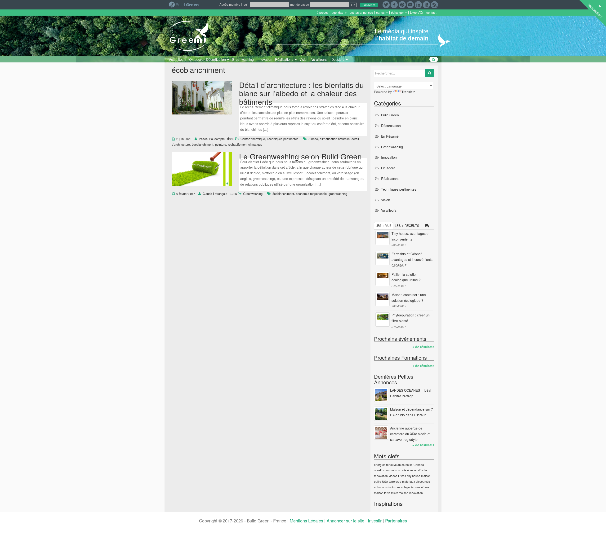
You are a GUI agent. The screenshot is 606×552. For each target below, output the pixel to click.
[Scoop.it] (426, 4)
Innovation (264, 59)
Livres (402, 476)
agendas (338, 12)
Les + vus (383, 225)
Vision (303, 59)
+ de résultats (423, 346)
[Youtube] (410, 4)
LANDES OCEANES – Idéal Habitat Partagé (410, 393)
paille (409, 465)
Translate (408, 91)
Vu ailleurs (319, 59)
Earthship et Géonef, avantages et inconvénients (412, 256)
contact (431, 12)
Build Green (390, 115)
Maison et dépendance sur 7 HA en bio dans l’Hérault (411, 412)
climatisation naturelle (335, 138)
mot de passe (299, 4)
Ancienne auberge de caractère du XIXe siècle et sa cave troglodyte (410, 434)
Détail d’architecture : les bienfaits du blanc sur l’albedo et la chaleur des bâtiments (301, 93)
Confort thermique (253, 138)
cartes (381, 12)
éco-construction (417, 470)
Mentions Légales (306, 520)
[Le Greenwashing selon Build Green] (202, 169)
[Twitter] (386, 4)
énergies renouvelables (389, 465)
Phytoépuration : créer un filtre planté (411, 318)
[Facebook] (394, 4)
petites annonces (361, 12)
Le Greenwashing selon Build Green (300, 156)
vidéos (393, 476)
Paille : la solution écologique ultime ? (406, 277)
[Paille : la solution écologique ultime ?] (382, 279)
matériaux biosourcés (416, 481)
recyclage (403, 487)
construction (382, 470)
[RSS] (434, 4)
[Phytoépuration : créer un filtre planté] (382, 319)
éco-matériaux (420, 487)
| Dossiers (337, 59)
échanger (398, 12)
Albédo (313, 138)
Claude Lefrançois (215, 193)
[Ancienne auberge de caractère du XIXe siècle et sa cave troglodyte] (381, 432)
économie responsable (311, 193)
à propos (323, 12)
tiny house (413, 476)
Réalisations (284, 59)
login (246, 4)
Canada (419, 465)
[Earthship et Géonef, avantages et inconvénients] (382, 258)
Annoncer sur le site (345, 520)
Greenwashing (243, 59)
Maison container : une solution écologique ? (409, 297)
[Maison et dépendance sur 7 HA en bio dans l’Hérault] (381, 414)
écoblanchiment (202, 144)
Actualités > (177, 59)
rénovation (381, 476)
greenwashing (338, 193)
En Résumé (390, 136)
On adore (196, 59)
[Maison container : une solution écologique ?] (382, 299)
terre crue (395, 481)
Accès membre (229, 4)
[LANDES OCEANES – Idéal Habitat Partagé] (381, 395)
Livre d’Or (416, 12)
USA (385, 481)
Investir (375, 520)
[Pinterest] (402, 4)
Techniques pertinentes (283, 138)
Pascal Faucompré (212, 138)
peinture (220, 144)
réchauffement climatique (245, 144)
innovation (416, 493)
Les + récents (407, 225)
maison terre (382, 493)
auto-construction (385, 487)
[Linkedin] (418, 4)
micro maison (399, 493)
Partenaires (396, 520)
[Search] (429, 73)
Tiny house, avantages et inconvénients (410, 236)
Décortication (216, 59)
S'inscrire (369, 5)
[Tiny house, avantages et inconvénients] (382, 238)
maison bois (398, 470)
